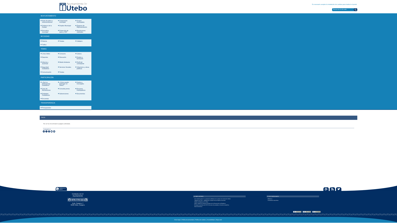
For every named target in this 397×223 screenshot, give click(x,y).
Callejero (80, 41)
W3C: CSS (316, 212)
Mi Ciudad (45, 36)
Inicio (43, 117)
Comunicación (46, 72)
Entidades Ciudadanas (46, 94)
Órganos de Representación (82, 26)
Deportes (45, 57)
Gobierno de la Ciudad (47, 26)
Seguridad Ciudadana (45, 67)
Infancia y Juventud (45, 62)
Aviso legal (177, 220)
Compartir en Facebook (46, 131)
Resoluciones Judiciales (81, 31)
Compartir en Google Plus (49, 131)
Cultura (79, 54)
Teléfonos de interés (62, 188)
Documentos (81, 93)
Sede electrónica (198, 206)
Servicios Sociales (65, 67)
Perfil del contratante (80, 62)
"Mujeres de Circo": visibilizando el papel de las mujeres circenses (209, 200)
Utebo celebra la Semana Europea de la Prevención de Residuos (210, 203)
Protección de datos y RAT (63, 31)
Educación (62, 57)
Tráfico (44, 44)
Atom (326, 189)
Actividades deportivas (273, 200)
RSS (332, 189)
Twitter (338, 189)
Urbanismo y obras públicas (83, 67)
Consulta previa (64, 89)
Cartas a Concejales (80, 83)
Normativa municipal (45, 31)
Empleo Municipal (65, 25)
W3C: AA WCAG (297, 212)
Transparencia (48, 103)
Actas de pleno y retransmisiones (47, 21)
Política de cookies (200, 220)
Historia (44, 41)
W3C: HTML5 (307, 212)
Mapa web (219, 220)
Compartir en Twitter (44, 131)
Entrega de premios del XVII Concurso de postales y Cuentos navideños (211, 205)
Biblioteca (270, 198)
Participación (47, 77)
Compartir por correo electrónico (52, 131)
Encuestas (45, 98)
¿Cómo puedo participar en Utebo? (64, 83)
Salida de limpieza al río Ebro (201, 201)
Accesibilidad (211, 220)
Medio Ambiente (64, 62)
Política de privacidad (188, 220)
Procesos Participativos (81, 89)
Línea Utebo (46, 54)
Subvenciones (64, 93)
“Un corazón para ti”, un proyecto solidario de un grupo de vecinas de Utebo (212, 198)
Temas (44, 49)
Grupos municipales (80, 21)
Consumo (62, 54)
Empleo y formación (80, 57)
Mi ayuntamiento (48, 16)
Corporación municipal (63, 21)
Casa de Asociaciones (46, 89)
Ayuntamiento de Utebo (73, 7)
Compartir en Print (54, 131)
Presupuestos (46, 108)
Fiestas (61, 41)
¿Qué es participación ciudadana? (46, 83)
